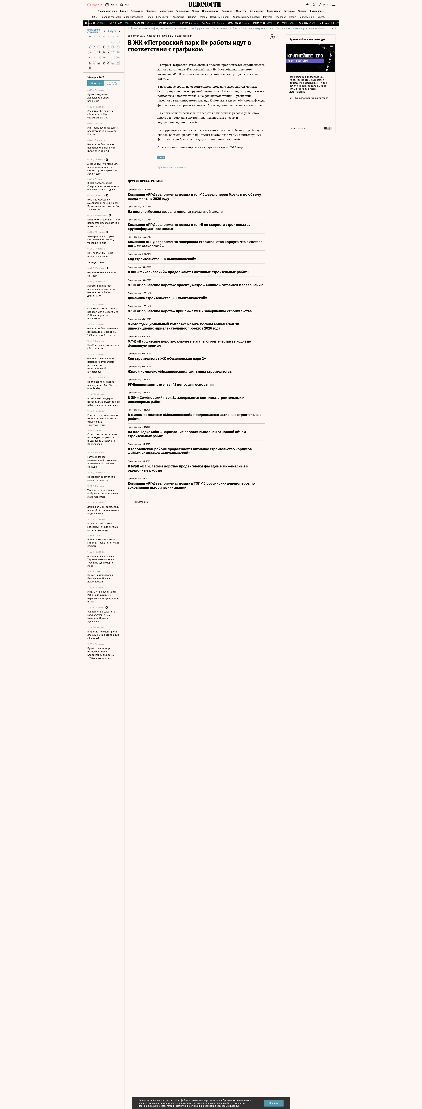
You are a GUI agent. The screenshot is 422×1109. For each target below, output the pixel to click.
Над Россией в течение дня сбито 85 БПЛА (103, 347)
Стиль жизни (273, 11)
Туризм (321, 17)
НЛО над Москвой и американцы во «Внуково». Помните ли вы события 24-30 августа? (103, 204)
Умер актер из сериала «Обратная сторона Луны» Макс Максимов (102, 493)
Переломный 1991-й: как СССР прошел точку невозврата (243, 28)
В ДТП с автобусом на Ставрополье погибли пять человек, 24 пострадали (103, 186)
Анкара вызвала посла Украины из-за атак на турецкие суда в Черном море (101, 561)
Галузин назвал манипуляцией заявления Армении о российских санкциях (102, 461)
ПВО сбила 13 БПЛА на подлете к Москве (100, 254)
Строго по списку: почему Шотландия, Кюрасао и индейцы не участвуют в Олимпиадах (102, 439)
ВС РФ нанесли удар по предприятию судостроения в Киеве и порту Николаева (103, 402)
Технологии (182, 11)
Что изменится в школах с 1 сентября (103, 274)
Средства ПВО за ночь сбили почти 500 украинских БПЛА (100, 114)
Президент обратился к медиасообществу (101, 478)
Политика (227, 11)
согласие (188, 1103)
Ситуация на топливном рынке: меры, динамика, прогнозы (308, 28)
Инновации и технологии (246, 17)
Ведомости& (162, 17)
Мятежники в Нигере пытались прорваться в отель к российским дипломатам (101, 290)
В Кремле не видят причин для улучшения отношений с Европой (103, 635)
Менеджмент (257, 11)
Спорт (292, 17)
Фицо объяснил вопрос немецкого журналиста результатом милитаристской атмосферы (101, 365)
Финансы (151, 11)
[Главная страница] (205, 5)
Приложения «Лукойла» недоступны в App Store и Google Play (102, 385)
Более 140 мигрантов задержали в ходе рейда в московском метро (102, 527)
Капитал (191, 17)
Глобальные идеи (107, 11)
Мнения (302, 11)
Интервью (289, 11)
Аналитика (178, 17)
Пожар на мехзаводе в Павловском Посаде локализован (100, 578)
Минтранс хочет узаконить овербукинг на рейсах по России (103, 131)
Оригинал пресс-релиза (170, 167)
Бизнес (124, 11)
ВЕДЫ (94, 17)
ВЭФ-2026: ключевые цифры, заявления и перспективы (158, 28)
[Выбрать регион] (307, 4)
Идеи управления (133, 17)
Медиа (195, 11)
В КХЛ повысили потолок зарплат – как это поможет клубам (103, 542)
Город (150, 17)
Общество (240, 11)
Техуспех (267, 17)
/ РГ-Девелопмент (182, 35)
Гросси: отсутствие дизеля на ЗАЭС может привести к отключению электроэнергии (102, 420)
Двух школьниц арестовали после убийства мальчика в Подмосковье (103, 510)
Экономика (137, 11)
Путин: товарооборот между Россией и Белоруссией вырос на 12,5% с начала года (100, 653)
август (112, 31)
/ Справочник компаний (158, 35)
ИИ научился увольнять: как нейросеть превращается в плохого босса (103, 223)
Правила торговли (111, 17)
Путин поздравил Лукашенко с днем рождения (98, 97)
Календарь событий (93, 31)
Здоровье (281, 17)
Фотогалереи (317, 11)
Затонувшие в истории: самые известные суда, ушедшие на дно (100, 239)
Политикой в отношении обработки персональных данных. (208, 1106)
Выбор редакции (200, 28)
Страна (203, 17)
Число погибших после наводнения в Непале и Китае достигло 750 (101, 147)
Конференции (306, 17)
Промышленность (219, 17)
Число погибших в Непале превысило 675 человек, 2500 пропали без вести (102, 332)
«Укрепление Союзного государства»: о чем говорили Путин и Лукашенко (101, 616)
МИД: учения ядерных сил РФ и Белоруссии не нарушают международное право (103, 596)
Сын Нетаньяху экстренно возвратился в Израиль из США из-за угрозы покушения (102, 313)
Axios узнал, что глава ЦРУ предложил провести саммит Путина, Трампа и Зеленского (102, 168)
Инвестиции (166, 11)
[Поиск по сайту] (314, 4)
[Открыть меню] (333, 5)
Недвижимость (210, 11)
